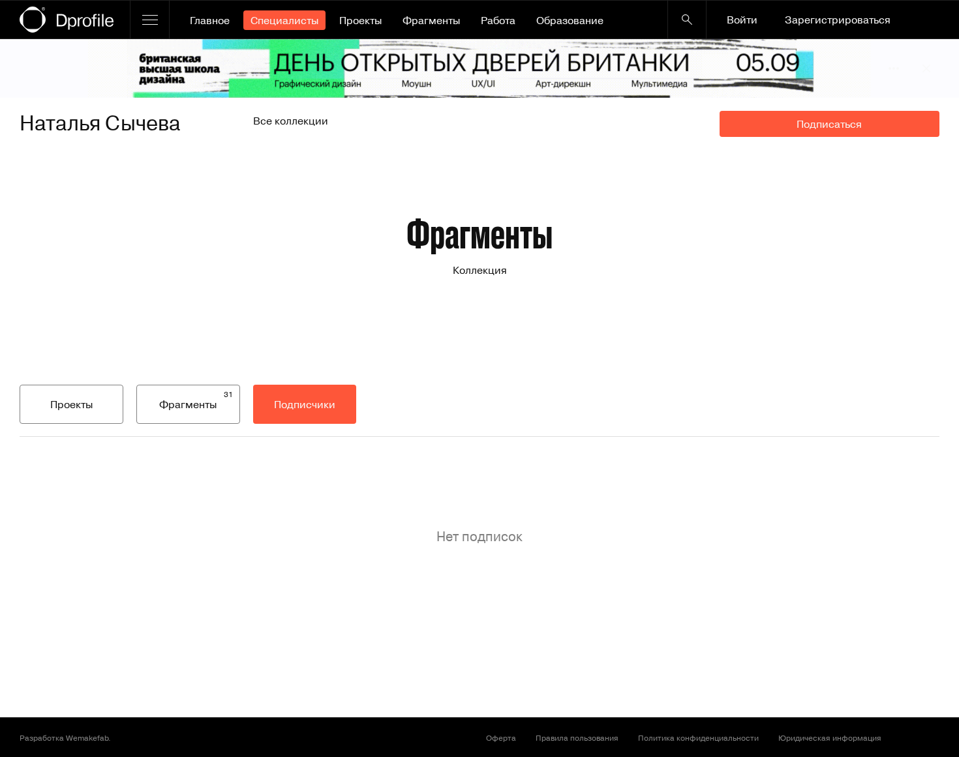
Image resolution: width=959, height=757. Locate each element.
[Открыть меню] (149, 19)
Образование (569, 20)
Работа (498, 20)
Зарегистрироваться (837, 19)
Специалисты (284, 20)
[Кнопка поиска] (687, 19)
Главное (210, 20)
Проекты (360, 20)
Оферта (501, 737)
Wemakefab (87, 737)
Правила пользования (577, 737)
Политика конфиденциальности (698, 737)
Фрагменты (431, 20)
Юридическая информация (829, 737)
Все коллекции (290, 120)
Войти (742, 19)
